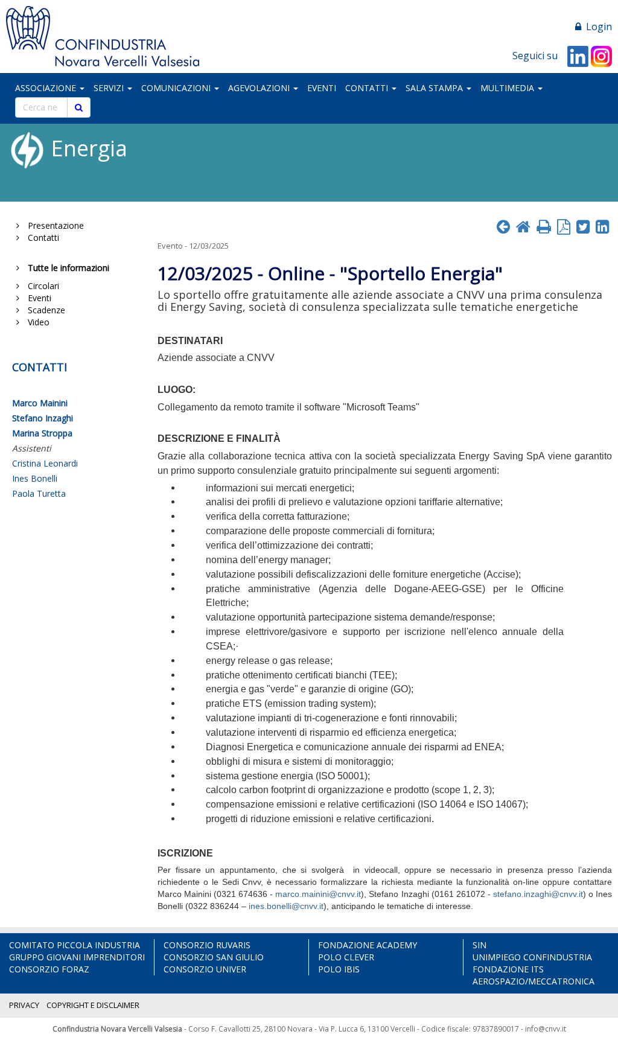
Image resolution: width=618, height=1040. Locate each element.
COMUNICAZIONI (177, 88)
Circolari (41, 286)
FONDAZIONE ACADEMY (367, 945)
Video (36, 322)
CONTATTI (367, 88)
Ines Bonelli (34, 478)
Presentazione (53, 225)
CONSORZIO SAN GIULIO (214, 957)
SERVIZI (110, 88)
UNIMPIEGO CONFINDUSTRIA (532, 957)
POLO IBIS (339, 969)
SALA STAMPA (435, 88)
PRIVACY (24, 1005)
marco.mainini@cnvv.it (318, 894)
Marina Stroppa (42, 433)
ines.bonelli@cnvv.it (286, 906)
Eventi (37, 298)
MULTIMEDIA (508, 88)
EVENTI (321, 88)
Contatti (41, 237)
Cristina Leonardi (45, 463)
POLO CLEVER (346, 957)
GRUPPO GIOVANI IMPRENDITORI (77, 957)
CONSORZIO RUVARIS (207, 945)
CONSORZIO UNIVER (205, 969)
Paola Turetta (39, 493)
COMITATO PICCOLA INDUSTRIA (74, 945)
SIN (479, 945)
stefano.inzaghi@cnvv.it (538, 894)
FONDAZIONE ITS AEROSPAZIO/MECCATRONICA (533, 975)
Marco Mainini (40, 403)
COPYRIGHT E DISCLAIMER (92, 1005)
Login (596, 26)
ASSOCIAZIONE (46, 88)
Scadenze (44, 310)
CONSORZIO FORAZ (49, 969)
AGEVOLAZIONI (260, 88)
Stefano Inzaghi (42, 418)
